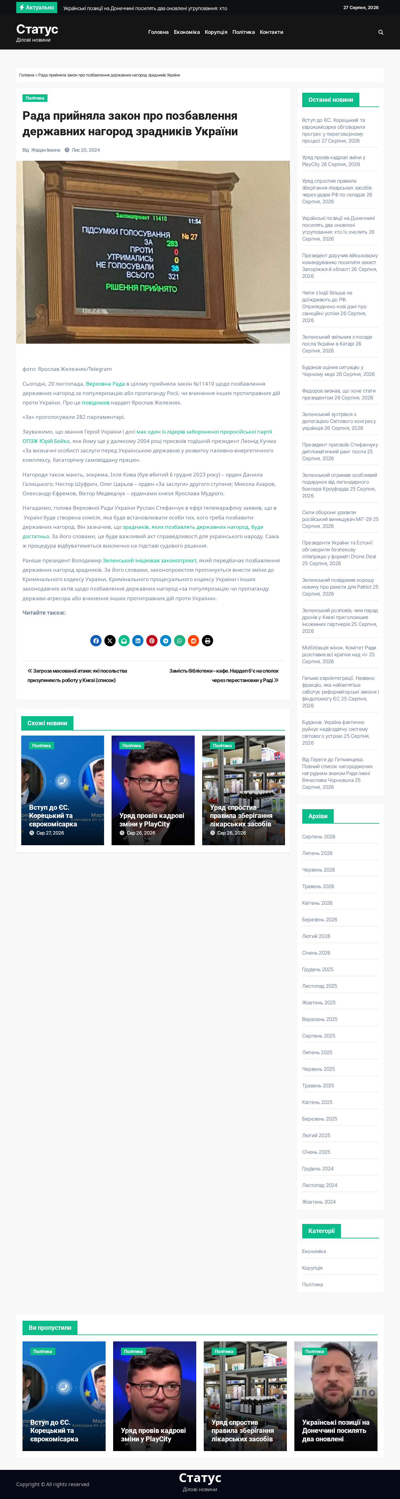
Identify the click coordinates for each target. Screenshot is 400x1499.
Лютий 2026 (316, 936)
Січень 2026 (316, 953)
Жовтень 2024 (319, 1202)
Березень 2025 (320, 1119)
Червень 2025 (318, 1069)
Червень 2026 (318, 870)
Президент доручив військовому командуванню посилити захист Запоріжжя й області (340, 262)
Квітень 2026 (317, 903)
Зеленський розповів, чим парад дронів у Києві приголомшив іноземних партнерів (340, 617)
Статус (37, 29)
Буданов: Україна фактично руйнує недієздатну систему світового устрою (335, 729)
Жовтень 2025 (319, 1002)
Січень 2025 (316, 1152)
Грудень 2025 (317, 969)
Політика (243, 32)
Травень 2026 (318, 886)
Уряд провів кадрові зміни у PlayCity (151, 820)
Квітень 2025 (317, 1102)
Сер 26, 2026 (141, 833)
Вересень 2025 (320, 1019)
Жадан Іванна (45, 150)
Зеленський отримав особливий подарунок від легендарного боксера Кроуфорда (340, 482)
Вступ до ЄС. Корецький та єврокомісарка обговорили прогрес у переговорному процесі (62, 1443)
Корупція (216, 32)
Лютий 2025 (316, 1135)
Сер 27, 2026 (50, 833)
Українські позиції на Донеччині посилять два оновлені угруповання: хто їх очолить (338, 225)
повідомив (96, 402)
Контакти (271, 32)
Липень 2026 (317, 853)
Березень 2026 (320, 919)
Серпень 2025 (318, 1036)
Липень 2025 (317, 1052)
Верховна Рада (105, 383)
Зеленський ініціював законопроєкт (149, 560)
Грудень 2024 (318, 1168)
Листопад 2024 (320, 1185)
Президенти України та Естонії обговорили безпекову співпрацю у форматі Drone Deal (339, 549)
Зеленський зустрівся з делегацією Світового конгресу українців (339, 421)
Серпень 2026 (318, 836)
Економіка (187, 32)
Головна (158, 32)
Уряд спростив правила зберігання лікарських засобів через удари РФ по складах (241, 824)
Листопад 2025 (320, 986)
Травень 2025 (318, 1085)
